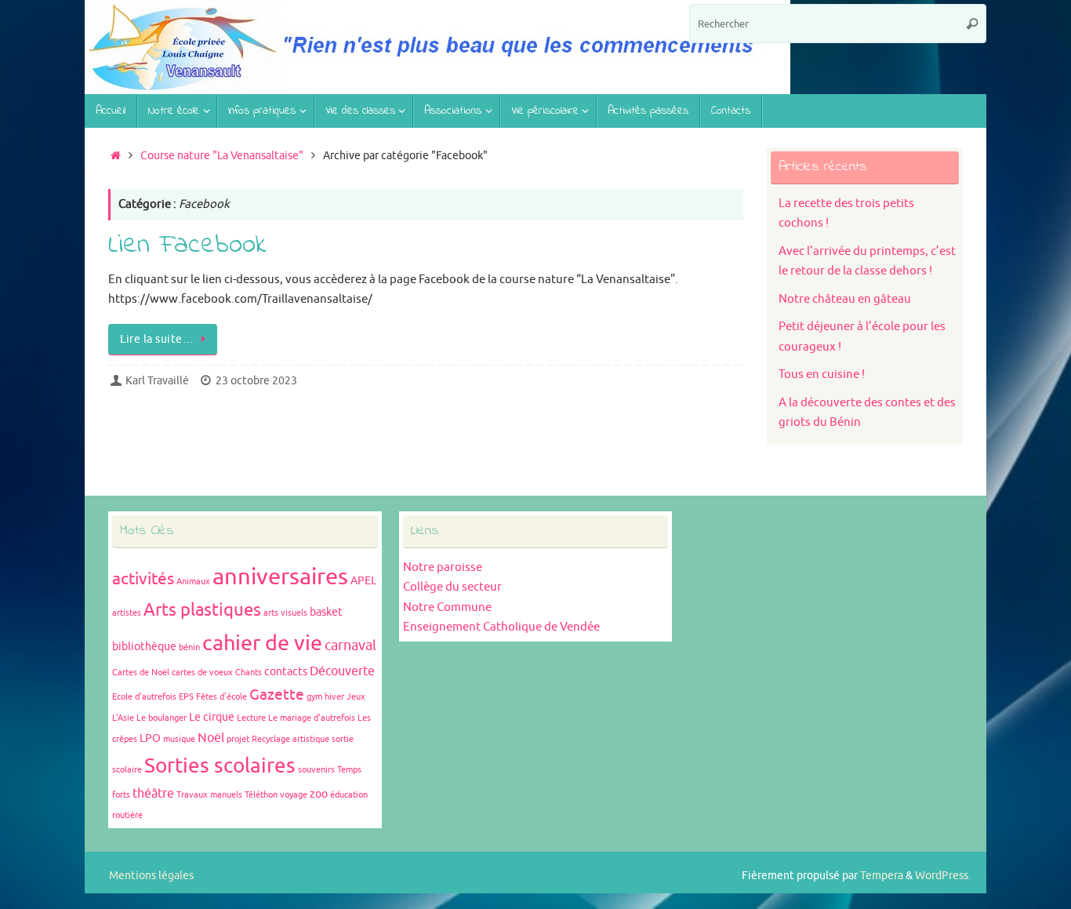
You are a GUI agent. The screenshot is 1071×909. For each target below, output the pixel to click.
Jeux (356, 697)
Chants (248, 672)
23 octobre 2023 (256, 380)
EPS (186, 697)
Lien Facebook (187, 245)
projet (238, 739)
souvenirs (316, 770)
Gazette (276, 694)
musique (179, 739)
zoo (319, 794)
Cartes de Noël (140, 672)
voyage (293, 795)
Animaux (193, 581)
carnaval (350, 645)
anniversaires (280, 576)
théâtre (153, 794)
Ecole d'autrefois (144, 697)
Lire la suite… (157, 339)
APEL (363, 580)
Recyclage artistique (290, 739)
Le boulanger (161, 718)
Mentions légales (151, 875)
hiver (334, 697)
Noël (211, 738)
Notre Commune (447, 607)
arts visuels (285, 613)
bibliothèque (144, 646)
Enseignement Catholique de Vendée (501, 627)
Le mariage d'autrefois (311, 718)
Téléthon (261, 795)
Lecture (251, 718)
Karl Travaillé (157, 380)
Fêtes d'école (221, 697)
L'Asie (123, 718)
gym (314, 697)
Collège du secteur (452, 587)
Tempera (881, 875)
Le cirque (211, 717)
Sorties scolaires (220, 766)
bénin (189, 647)
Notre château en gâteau (845, 299)
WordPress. (943, 875)
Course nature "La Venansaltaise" (221, 155)
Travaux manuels (209, 795)
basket (326, 612)
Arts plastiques (202, 610)
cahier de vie (262, 643)
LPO (150, 738)
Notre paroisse (442, 567)
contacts (285, 671)
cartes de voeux (202, 672)
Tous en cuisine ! (822, 374)
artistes (126, 613)
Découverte (342, 671)
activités (143, 579)
